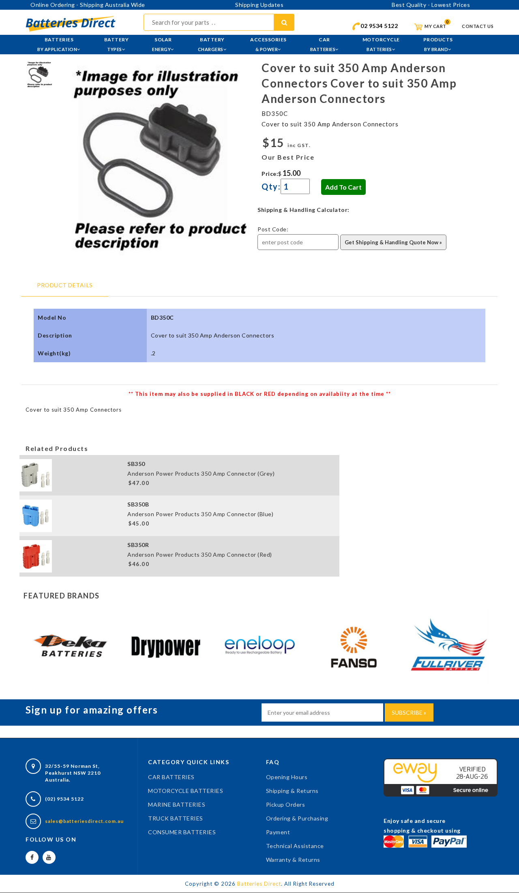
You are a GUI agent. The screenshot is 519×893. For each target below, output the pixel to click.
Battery (116, 44)
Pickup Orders (285, 804)
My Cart (435, 26)
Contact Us (477, 26)
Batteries (57, 44)
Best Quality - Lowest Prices (431, 4)
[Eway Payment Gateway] (441, 776)
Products (438, 44)
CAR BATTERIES (171, 776)
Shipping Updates (259, 4)
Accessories (268, 44)
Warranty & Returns (293, 859)
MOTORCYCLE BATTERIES (185, 790)
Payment (278, 832)
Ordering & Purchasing (297, 818)
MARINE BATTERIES (176, 804)
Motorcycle (381, 44)
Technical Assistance (295, 845)
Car (323, 44)
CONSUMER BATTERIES (182, 832)
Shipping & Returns (292, 790)
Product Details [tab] (65, 285)
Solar (162, 44)
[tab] (40, 73)
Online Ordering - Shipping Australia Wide (87, 4)
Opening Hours (287, 776)
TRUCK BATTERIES (175, 818)
